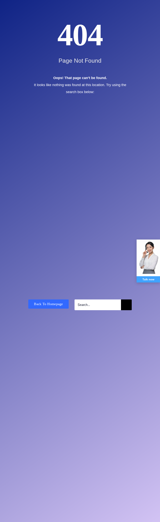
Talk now (148, 279)
